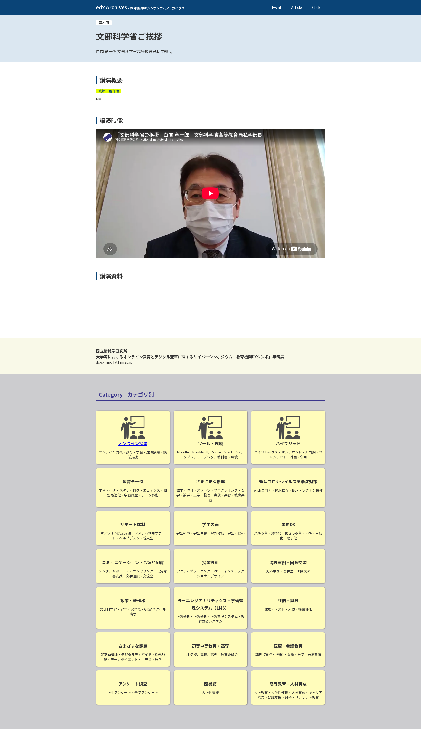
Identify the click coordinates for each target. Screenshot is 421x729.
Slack (316, 7)
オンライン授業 (132, 443)
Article (296, 7)
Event (276, 7)
